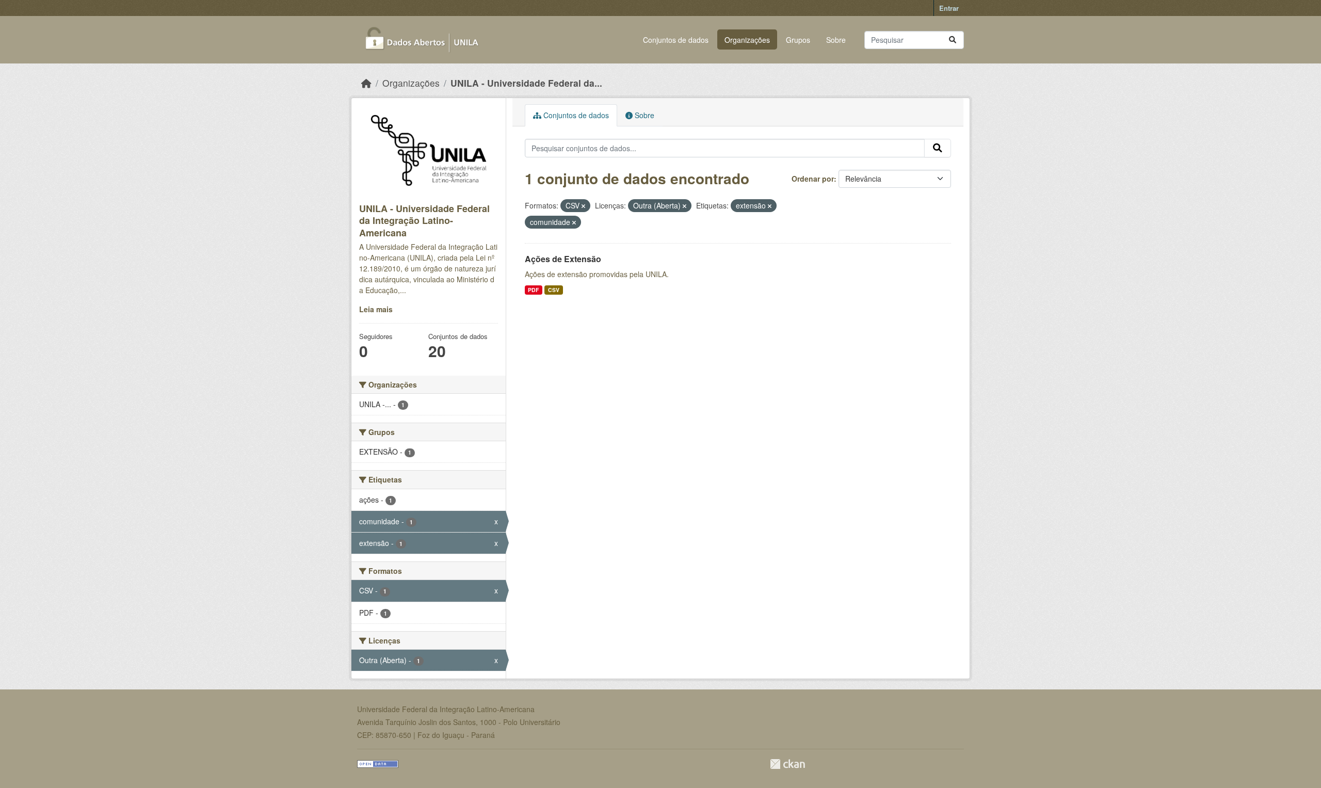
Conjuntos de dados (675, 40)
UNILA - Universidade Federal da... (526, 82)
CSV (553, 290)
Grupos (798, 40)
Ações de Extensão (563, 259)
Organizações (747, 40)
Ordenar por (813, 178)
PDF (533, 290)
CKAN (787, 764)
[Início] (366, 82)
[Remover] (583, 206)
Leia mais (376, 309)
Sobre (836, 40)
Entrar (949, 8)
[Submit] (952, 40)
